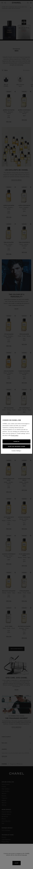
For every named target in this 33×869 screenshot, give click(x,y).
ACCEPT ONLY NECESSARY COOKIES (16, 446)
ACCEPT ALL (16, 441)
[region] (16, 434)
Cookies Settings (16, 450)
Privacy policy (14, 435)
